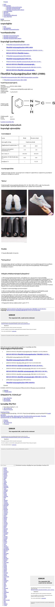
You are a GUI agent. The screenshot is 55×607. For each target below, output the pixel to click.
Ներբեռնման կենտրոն (10, 15)
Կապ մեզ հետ (7, 16)
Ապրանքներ (7, 5)
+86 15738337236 (7, 408)
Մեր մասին (6, 14)
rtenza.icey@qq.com (8, 409)
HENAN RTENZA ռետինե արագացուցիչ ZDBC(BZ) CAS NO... (27, 377)
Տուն (4, 4)
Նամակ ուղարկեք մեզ (7, 121)
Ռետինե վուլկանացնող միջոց (15, 9)
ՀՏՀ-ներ (5, 12)
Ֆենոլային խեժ (18, 416)
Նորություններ (7, 11)
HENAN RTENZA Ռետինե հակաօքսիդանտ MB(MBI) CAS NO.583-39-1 (26, 308)
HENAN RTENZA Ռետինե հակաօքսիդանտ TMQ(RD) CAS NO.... (28, 354)
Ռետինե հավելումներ (7, 416)
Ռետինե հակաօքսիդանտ (14, 7)
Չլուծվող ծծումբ (16, 417)
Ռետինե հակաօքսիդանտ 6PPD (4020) (19, 47)
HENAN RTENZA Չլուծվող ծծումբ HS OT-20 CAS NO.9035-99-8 (23, 310)
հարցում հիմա (5, 412)
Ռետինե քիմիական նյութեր (32, 416)
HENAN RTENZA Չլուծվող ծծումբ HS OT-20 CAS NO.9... (24, 365)
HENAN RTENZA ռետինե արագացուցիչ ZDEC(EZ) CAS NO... (27, 371)
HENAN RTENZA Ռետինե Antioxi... (17, 53)
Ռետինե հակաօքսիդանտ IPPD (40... (19, 59)
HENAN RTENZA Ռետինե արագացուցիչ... (20, 64)
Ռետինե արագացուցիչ (13, 8)
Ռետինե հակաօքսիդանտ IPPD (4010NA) (20, 382)
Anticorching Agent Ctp (27, 417)
